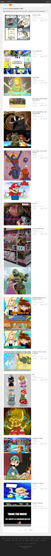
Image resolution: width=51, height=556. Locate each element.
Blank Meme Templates (23, 538)
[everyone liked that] (38, 228)
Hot (10, 4)
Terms (20, 540)
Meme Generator (15, 538)
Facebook (17, 543)
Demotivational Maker (45, 538)
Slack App (27, 540)
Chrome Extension (32, 543)
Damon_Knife (35, 504)
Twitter (21, 543)
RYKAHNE (34, 115)
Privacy (16, 540)
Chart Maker (38, 538)
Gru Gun (34, 203)
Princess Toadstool (37, 503)
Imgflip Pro (4, 538)
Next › (31, 529)
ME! (33, 374)
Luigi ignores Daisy (37, 438)
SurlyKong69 (35, 79)
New (13, 4)
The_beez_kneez (35, 230)
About (13, 540)
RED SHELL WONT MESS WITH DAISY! (39, 99)
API (23, 540)
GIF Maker (9, 538)
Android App (26, 543)
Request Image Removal (34, 540)
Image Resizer (7, 540)
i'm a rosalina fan (37, 51)
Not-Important (35, 16)
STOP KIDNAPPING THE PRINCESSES (39, 112)
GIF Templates (31, 538)
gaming (5, 4)
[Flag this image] (46, 20)
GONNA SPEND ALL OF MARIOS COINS (39, 298)
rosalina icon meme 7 (38, 483)
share (41, 20)
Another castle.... (37, 15)
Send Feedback (43, 540)
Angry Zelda (35, 77)
